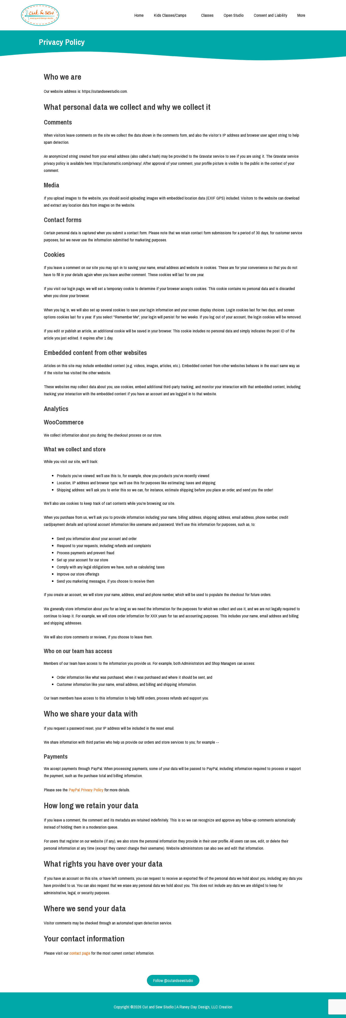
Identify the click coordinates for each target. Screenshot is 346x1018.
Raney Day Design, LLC (198, 1007)
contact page (79, 953)
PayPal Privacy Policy (86, 790)
